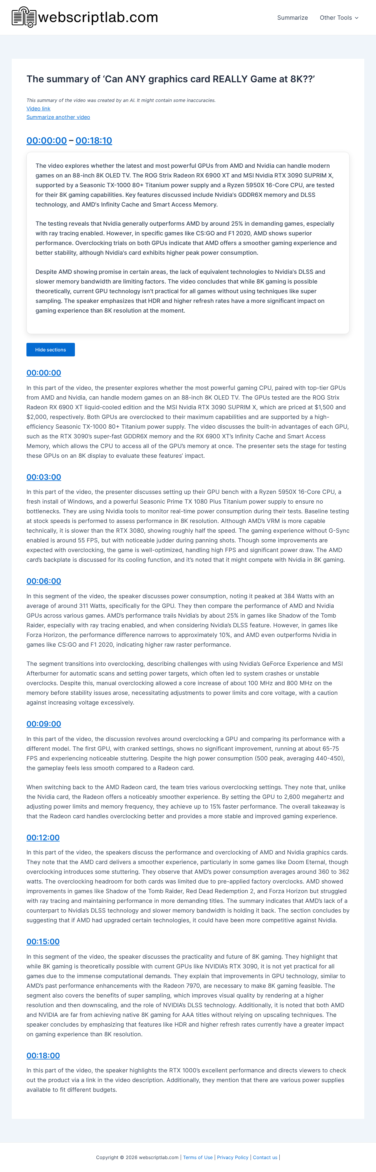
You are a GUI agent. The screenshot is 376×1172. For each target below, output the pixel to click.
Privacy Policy (233, 1157)
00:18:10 (93, 140)
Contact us (265, 1157)
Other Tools (336, 17)
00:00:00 (46, 140)
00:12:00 (43, 837)
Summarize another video (58, 117)
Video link (38, 108)
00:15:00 (43, 941)
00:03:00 (43, 477)
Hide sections (50, 350)
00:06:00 (43, 581)
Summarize (292, 17)
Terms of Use (198, 1157)
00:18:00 (43, 1055)
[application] (355, 17)
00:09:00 (43, 723)
